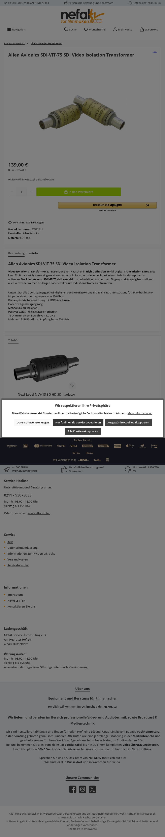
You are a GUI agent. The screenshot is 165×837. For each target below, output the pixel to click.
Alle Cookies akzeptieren (83, 431)
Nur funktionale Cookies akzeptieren (78, 422)
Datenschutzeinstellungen (33, 422)
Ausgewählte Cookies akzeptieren (128, 422)
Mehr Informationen (140, 413)
